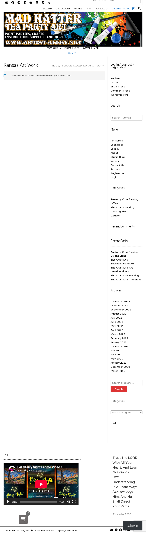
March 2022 (118, 334)
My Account (63, 8)
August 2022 (118, 313)
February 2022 (119, 338)
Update (115, 215)
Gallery (47, 8)
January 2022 (119, 342)
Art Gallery (117, 140)
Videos (115, 161)
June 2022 (117, 321)
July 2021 (116, 350)
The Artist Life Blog (122, 207)
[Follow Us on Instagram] (37, 3)
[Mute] (68, 501)
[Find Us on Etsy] (25, 3)
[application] (41, 484)
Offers (114, 203)
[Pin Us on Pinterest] (43, 3)
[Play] (8, 501)
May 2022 (117, 326)
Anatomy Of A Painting (125, 199)
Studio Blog (118, 157)
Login (114, 177)
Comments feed (120, 90)
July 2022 (116, 317)
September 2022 (121, 309)
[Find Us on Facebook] (13, 3)
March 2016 (118, 370)
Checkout (102, 8)
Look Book (117, 144)
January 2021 (119, 362)
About (114, 152)
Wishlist (79, 8)
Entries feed (118, 86)
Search (119, 389)
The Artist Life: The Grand (126, 279)
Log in (114, 82)
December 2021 (120, 346)
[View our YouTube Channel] (31, 3)
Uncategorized (119, 211)
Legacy (115, 148)
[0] (23, 519)
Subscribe (132, 525)
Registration (118, 173)
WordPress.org (119, 94)
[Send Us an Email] (7, 3)
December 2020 (120, 366)
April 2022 (117, 330)
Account (115, 169)
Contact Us (117, 165)
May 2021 (117, 358)
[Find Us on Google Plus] (19, 3)
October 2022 (119, 305)
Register (116, 78)
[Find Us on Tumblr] (49, 3)
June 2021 (117, 354)
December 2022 (120, 301)
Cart (90, 8)
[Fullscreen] (74, 501)
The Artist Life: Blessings (125, 275)
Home (55, 66)
